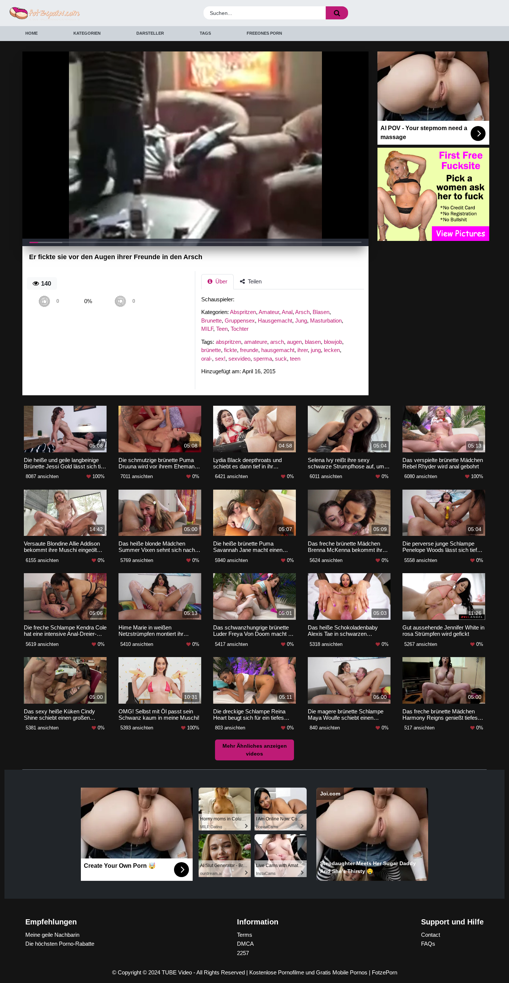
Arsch (302, 312)
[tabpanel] (284, 337)
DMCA (245, 943)
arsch (277, 342)
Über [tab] (220, 281)
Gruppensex (240, 320)
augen (294, 342)
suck (281, 358)
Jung (301, 320)
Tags (205, 33)
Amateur (269, 312)
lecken (332, 350)
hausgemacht (277, 350)
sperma (262, 358)
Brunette (211, 320)
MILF (207, 329)
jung (316, 350)
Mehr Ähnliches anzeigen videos (254, 750)
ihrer (302, 350)
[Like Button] (44, 301)
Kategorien (87, 33)
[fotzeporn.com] (69, 13)
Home (31, 33)
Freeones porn (264, 33)
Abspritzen (243, 312)
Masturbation (326, 320)
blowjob (333, 342)
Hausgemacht (275, 320)
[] (337, 12)
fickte (230, 350)
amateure (255, 342)
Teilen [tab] (254, 281)
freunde (249, 350)
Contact (430, 935)
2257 (243, 953)
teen (295, 358)
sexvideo (239, 358)
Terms (244, 935)
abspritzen (228, 342)
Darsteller (150, 33)
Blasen (321, 312)
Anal (287, 312)
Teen (222, 329)
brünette (211, 350)
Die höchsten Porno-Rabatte (59, 943)
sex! (220, 358)
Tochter (240, 329)
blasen (313, 342)
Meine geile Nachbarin (52, 935)
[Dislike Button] (120, 301)
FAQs (428, 943)
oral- (206, 358)
